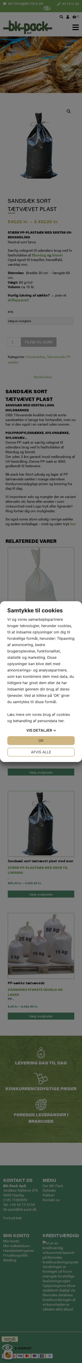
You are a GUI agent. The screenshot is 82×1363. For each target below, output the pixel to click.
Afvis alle (41, 752)
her (61, 721)
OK (41, 740)
